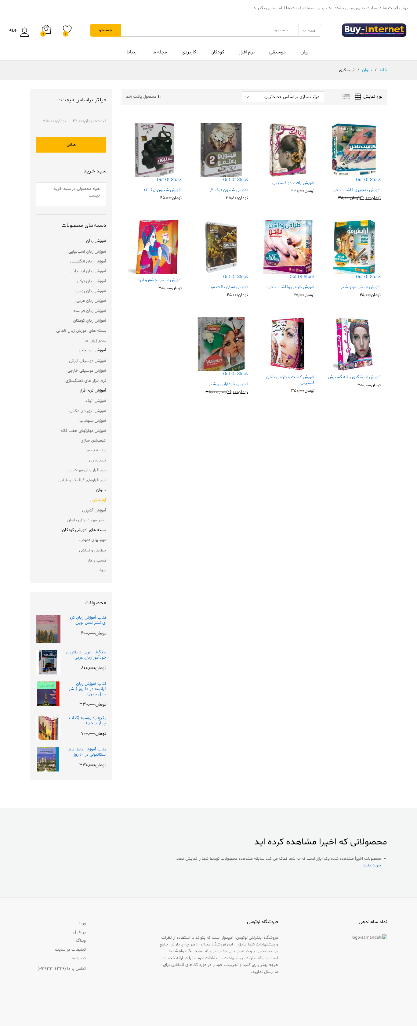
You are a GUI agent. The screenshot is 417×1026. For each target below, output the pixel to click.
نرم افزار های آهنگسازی (85, 381)
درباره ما (79, 958)
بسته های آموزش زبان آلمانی (81, 331)
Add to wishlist (340, 180)
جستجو (105, 30)
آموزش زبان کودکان (89, 320)
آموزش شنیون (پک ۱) (163, 190)
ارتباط (132, 52)
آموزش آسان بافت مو (229, 287)
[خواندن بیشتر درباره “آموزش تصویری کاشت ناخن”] (367, 180)
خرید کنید (372, 865)
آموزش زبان (96, 241)
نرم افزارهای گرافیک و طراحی (82, 480)
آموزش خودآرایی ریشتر (228, 384)
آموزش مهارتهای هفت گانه (83, 431)
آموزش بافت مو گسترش (293, 183)
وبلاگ (81, 941)
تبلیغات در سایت (70, 949)
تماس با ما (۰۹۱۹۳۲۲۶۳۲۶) (62, 969)
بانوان (101, 490)
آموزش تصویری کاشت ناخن (356, 190)
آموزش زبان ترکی (91, 281)
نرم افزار (247, 52)
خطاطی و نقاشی (92, 550)
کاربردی (189, 52)
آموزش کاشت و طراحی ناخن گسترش (290, 379)
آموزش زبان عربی (91, 301)
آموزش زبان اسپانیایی (87, 252)
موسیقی (277, 52)
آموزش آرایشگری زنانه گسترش (354, 377)
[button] (301, 173)
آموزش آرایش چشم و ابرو (160, 280)
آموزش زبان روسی (90, 291)
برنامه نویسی (95, 450)
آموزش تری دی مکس (87, 411)
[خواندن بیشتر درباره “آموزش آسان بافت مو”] (234, 277)
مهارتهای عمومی (92, 540)
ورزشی (101, 570)
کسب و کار (97, 560)
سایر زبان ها (95, 340)
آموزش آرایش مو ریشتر (361, 287)
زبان (304, 52)
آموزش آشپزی (94, 510)
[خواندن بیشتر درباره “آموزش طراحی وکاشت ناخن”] (301, 277)
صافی (71, 145)
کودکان (217, 52)
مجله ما (159, 52)
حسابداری (97, 460)
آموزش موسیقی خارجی (86, 371)
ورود (12, 30)
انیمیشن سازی (93, 440)
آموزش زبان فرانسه (89, 311)
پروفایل (79, 932)
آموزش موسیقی (92, 350)
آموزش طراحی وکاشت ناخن (290, 287)
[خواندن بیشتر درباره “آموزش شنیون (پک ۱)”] (168, 180)
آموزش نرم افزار (93, 390)
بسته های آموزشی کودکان (84, 530)
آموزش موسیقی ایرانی (87, 361)
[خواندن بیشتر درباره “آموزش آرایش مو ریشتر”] (367, 277)
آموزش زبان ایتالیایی (88, 271)
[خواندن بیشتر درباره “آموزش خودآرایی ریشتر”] (234, 374)
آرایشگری (98, 500)
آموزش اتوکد (95, 401)
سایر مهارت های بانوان (86, 520)
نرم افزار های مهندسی (87, 470)
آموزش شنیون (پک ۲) (228, 190)
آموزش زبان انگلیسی (88, 261)
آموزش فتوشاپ (92, 421)
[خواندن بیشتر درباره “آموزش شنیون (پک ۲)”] (234, 180)
